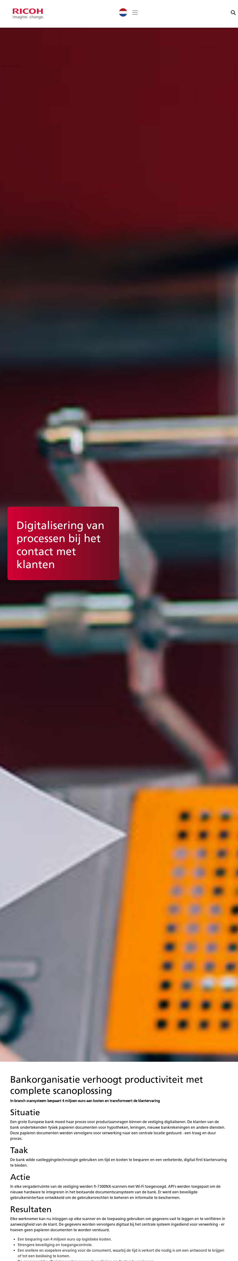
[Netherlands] (123, 12)
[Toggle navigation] (135, 12)
